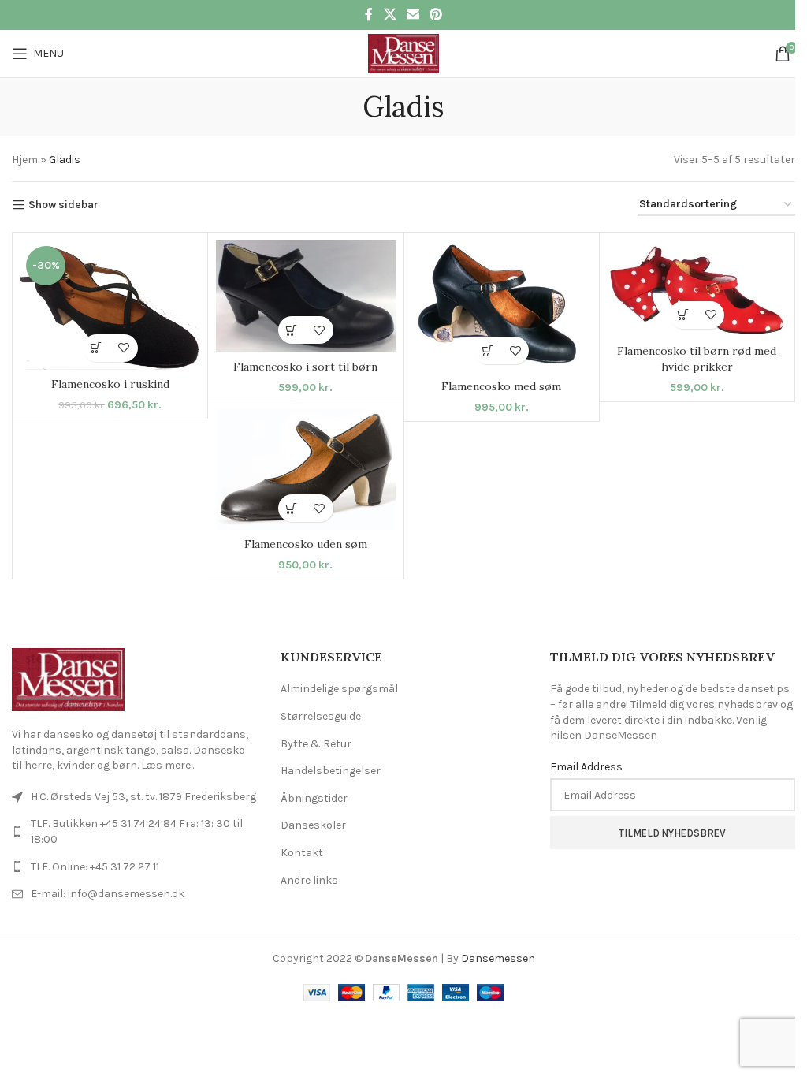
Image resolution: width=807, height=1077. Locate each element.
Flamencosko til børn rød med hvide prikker (696, 359)
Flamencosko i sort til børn (305, 367)
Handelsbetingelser (331, 770)
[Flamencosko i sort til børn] (305, 296)
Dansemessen (498, 958)
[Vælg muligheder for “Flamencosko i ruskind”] (96, 348)
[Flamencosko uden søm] (305, 469)
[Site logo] (403, 52)
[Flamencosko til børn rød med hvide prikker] (697, 288)
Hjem (25, 159)
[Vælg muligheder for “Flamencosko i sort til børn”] (292, 330)
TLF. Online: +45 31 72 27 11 (95, 867)
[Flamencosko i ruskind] (109, 304)
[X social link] (389, 14)
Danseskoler (313, 825)
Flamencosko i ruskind (110, 384)
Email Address (586, 766)
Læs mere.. (167, 765)
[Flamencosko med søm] (501, 306)
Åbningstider (314, 798)
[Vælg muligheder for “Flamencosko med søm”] (487, 350)
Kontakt (302, 852)
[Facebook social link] (368, 14)
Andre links (309, 880)
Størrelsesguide (321, 716)
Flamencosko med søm (501, 386)
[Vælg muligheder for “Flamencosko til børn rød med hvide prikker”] (683, 315)
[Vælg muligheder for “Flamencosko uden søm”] (292, 508)
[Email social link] (412, 14)
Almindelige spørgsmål (339, 688)
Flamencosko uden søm (305, 544)
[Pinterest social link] (436, 14)
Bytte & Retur (316, 744)
